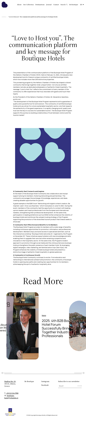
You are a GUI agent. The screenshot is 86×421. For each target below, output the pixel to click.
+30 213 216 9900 (12, 393)
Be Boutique (73, 5)
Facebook (45, 385)
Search (63, 5)
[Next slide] (79, 373)
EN (81, 5)
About (19, 5)
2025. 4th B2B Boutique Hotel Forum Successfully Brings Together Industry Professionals (60, 328)
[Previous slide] (7, 373)
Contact (56, 5)
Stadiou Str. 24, (10, 381)
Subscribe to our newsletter (69, 381)
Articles (4, 17)
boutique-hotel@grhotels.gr (11, 396)
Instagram (45, 381)
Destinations (39, 5)
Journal (49, 5)
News (44, 315)
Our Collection (28, 5)
